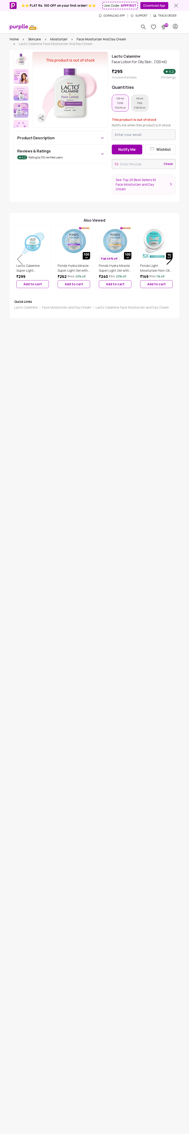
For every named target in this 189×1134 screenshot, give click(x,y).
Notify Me (127, 149)
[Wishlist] (153, 27)
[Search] (143, 27)
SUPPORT (141, 16)
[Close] (176, 5)
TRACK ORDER (167, 16)
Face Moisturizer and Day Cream (101, 39)
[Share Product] (41, 118)
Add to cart (33, 284)
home (14, 39)
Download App (154, 5)
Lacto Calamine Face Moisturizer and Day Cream (132, 307)
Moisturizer (59, 39)
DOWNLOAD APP (114, 16)
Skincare (34, 39)
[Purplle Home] (19, 27)
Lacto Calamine (26, 307)
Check (168, 164)
